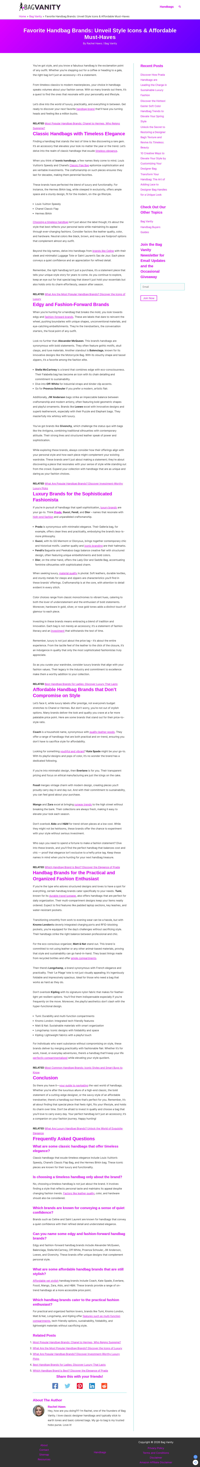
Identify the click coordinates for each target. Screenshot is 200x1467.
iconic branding (93, 545)
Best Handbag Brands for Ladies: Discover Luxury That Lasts (81, 684)
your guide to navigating (73, 1085)
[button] (180, 6)
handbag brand (85, 108)
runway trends (83, 804)
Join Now (148, 298)
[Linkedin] (92, 1386)
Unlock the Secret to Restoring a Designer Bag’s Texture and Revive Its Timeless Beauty (153, 137)
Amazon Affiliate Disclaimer (156, 1462)
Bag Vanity (110, 43)
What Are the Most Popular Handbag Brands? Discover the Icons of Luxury (77, 1348)
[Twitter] (67, 1386)
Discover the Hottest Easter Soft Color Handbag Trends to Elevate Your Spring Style (153, 111)
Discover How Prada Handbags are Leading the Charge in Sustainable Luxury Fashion (154, 85)
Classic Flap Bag (79, 165)
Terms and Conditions (156, 1452)
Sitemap (44, 1454)
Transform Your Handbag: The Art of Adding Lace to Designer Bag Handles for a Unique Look (154, 184)
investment (57, 630)
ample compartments (83, 958)
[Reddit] (104, 1386)
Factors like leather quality (78, 1193)
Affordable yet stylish (46, 1280)
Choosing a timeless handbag (50, 222)
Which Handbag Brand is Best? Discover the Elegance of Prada (82, 867)
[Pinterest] (80, 1386)
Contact (44, 1449)
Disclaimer (156, 1457)
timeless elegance (106, 150)
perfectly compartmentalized (50, 1057)
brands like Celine (103, 250)
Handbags (167, 6)
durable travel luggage (62, 895)
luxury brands (108, 507)
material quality (68, 573)
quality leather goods (102, 731)
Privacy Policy (156, 1448)
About (44, 1445)
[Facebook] (55, 1386)
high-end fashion (43, 516)
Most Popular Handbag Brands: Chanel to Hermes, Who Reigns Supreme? (77, 1342)
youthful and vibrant (72, 751)
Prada (57, 512)
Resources (44, 1459)
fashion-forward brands (59, 316)
